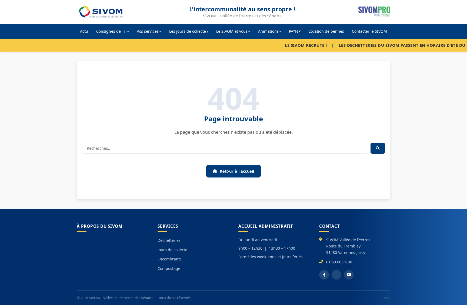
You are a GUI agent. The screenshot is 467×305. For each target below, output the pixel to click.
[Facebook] (324, 275)
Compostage (169, 268)
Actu (84, 31)
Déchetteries (169, 240)
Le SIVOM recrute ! (295, 45)
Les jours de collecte (187, 31)
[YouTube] (349, 275)
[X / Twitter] (336, 275)
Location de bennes (326, 31)
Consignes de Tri (111, 31)
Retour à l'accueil (237, 171)
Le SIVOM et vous (232, 31)
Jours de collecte (172, 249)
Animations (268, 31)
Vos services (148, 31)
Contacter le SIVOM (369, 31)
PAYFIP (295, 31)
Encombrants (170, 259)
